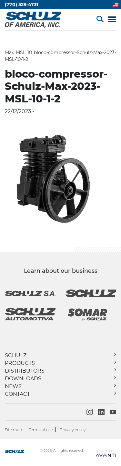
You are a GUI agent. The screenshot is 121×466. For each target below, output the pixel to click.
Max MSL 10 (18, 52)
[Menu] (112, 19)
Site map (13, 429)
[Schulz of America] (22, 452)
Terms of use (41, 429)
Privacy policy (73, 429)
